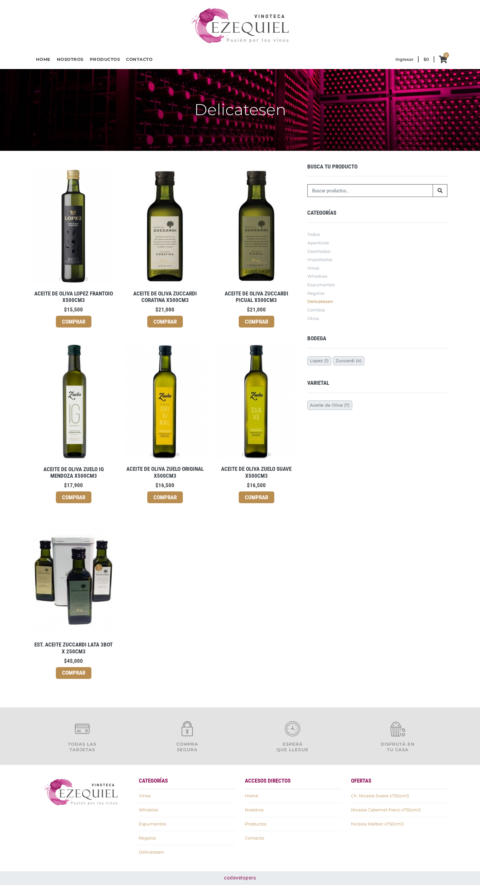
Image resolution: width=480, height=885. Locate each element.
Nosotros (70, 59)
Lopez (316, 360)
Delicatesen (320, 301)
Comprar (73, 321)
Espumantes (321, 284)
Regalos (316, 293)
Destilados (318, 251)
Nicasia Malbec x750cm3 (377, 823)
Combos (316, 309)
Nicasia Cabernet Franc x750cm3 (386, 809)
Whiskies (317, 276)
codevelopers (240, 877)
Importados (319, 259)
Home (43, 59)
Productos (105, 59)
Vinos (313, 268)
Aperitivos (318, 242)
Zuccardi (345, 360)
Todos (313, 234)
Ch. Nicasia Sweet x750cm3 (380, 795)
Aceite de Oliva (326, 405)
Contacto (139, 59)
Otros (313, 318)
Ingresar (404, 59)
